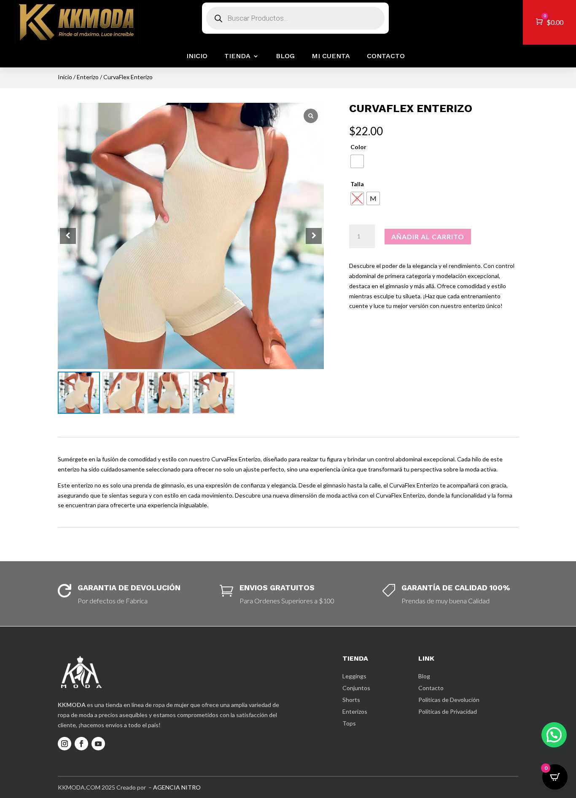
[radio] (357, 161)
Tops (349, 723)
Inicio (196, 56)
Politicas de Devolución (448, 699)
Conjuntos (356, 687)
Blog (285, 56)
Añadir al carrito (427, 237)
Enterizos (354, 711)
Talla (357, 183)
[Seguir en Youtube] (98, 743)
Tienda (237, 56)
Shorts (351, 699)
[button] (314, 236)
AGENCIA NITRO (177, 787)
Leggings (354, 676)
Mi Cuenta (331, 56)
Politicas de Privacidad (447, 711)
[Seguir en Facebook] (81, 743)
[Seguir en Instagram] (64, 743)
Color (358, 146)
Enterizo (88, 76)
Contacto (386, 56)
